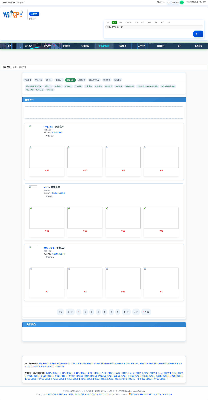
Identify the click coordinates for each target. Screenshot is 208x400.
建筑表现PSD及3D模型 (34, 89)
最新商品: (47, 132)
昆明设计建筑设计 (160, 379)
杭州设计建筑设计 (136, 373)
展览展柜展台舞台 (168, 86)
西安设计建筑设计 (101, 379)
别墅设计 (48, 86)
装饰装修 (198, 46)
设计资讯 (28, 46)
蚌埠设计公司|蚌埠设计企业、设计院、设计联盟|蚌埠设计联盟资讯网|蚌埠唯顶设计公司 (79, 394)
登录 (23, 2)
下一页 (126, 312)
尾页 (136, 312)
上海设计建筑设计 (66, 373)
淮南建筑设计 (65, 363)
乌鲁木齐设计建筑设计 (144, 379)
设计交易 (85, 46)
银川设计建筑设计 (31, 379)
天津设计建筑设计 (80, 373)
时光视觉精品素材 (58, 254)
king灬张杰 (48, 127)
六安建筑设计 (162, 363)
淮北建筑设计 (88, 363)
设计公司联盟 (104, 46)
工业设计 (59, 80)
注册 (18, 2)
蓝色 (173, 2)
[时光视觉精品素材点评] (55, 257)
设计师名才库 (57, 132)
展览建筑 (118, 86)
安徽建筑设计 (60, 366)
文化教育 (78, 86)
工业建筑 (58, 86)
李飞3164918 (49, 248)
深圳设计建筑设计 (122, 373)
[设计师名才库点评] (55, 136)
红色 (168, 2)
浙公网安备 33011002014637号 (143, 394)
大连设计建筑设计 (176, 376)
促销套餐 (123, 46)
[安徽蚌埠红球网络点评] (55, 196)
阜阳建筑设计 (141, 363)
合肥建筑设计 (44, 363)
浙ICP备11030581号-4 (163, 394)
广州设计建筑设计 (108, 373)
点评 (179, 46)
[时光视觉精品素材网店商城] (33, 248)
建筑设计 (22, 67)
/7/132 (146, 312)
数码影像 (106, 80)
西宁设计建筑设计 (45, 379)
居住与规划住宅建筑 (33, 86)
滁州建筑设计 (131, 363)
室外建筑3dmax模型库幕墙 (147, 86)
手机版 (188, 2)
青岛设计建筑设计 (73, 379)
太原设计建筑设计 (87, 379)
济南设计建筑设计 (59, 379)
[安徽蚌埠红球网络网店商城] (33, 187)
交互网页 (38, 80)
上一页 (70, 312)
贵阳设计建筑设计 (47, 376)
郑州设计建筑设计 (91, 376)
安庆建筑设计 (109, 363)
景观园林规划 (94, 80)
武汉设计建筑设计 (120, 376)
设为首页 (202, 2)
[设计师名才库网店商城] (33, 126)
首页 (9, 46)
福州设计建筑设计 (164, 373)
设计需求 (66, 46)
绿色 (181, 2)
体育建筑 (68, 86)
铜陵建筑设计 (99, 363)
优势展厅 (47, 46)
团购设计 (160, 46)
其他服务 (117, 80)
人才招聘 (141, 46)
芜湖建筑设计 (55, 363)
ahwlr (46, 187)
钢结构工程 (130, 86)
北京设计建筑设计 (52, 373)
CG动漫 (49, 80)
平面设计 (27, 80)
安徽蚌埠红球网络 (58, 193)
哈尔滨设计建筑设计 (106, 376)
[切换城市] (32, 19)
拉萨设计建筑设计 (129, 379)
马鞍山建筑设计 (77, 363)
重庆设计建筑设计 (94, 373)
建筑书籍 (50, 89)
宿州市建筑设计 (48, 366)
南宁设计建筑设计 (33, 376)
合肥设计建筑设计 (150, 373)
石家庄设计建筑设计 (76, 376)
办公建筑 (98, 86)
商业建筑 (108, 86)
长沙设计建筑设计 (134, 376)
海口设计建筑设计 (61, 376)
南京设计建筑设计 (148, 376)
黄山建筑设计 (120, 363)
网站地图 (195, 2)
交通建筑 (88, 86)
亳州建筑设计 (173, 363)
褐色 (177, 2)
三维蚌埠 (34, 14)
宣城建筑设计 (37, 366)
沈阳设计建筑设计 (162, 376)
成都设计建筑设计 (115, 379)
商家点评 (59, 126)
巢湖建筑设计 (152, 363)
